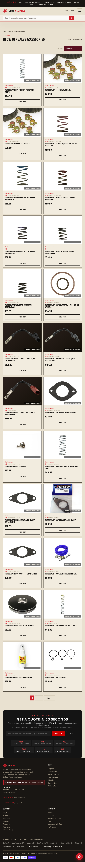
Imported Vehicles (55, 824)
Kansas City (46, 847)
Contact (51, 816)
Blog (49, 821)
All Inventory (52, 786)
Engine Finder (53, 777)
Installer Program (54, 818)
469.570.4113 (8, 798)
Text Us (58, 733)
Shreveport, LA (8, 847)
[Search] (71, 18)
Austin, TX (53, 843)
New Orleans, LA (34, 847)
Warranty (6, 818)
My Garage (52, 827)
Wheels (51, 780)
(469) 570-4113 (50, 723)
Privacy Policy (8, 830)
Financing (6, 827)
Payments (7, 824)
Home (5, 31)
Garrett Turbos (53, 774)
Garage (67, 10)
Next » (49, 698)
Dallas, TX (6, 843)
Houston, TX (30, 843)
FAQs (5, 813)
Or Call (73, 734)
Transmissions (53, 772)
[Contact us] (79, 856)
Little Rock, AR (21, 847)
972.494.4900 (8, 803)
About (50, 813)
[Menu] (79, 10)
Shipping (6, 816)
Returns (6, 821)
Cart (73, 10)
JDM (17, 11)
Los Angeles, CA (18, 843)
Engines (51, 769)
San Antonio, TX (42, 843)
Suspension (52, 783)
